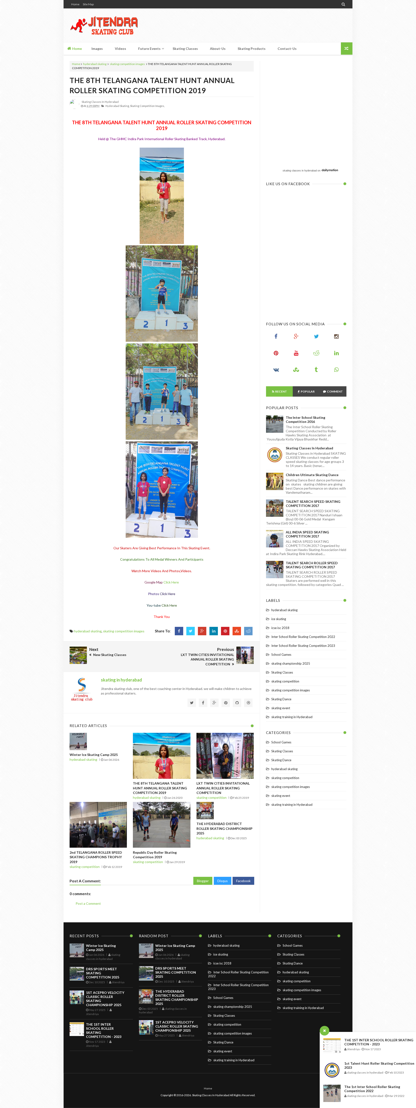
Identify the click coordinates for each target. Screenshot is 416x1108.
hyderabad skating (94, 64)
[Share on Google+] (202, 631)
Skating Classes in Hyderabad (309, 448)
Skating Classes (282, 672)
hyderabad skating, (117, 105)
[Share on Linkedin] (213, 631)
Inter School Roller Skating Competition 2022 (303, 637)
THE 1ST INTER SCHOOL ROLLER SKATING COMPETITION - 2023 (378, 1042)
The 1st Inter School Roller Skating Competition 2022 (372, 1089)
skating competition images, (147, 105)
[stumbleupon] (296, 371)
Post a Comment (88, 903)
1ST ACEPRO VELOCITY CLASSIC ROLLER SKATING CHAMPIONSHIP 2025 (176, 1026)
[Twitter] (316, 337)
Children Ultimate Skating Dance (312, 475)
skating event (280, 708)
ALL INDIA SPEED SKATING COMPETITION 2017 (307, 534)
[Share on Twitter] (190, 631)
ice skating (278, 619)
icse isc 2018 (280, 628)
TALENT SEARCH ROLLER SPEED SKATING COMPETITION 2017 (312, 565)
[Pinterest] (276, 354)
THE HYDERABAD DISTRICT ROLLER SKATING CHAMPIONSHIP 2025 (224, 828)
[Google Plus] (296, 337)
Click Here (171, 582)
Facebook (243, 881)
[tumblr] (316, 371)
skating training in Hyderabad (291, 717)
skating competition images (127, 64)
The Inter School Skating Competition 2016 (305, 419)
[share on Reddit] (248, 631)
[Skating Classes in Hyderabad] (104, 25)
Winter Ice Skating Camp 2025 (94, 755)
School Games (281, 654)
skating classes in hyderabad (300, 170)
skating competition (211, 797)
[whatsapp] (336, 371)
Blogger (203, 881)
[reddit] (316, 354)
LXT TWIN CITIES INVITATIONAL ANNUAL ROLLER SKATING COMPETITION (223, 788)
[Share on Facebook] (179, 631)
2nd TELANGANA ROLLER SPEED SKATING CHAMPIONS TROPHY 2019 (96, 857)
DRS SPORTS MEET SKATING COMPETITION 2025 (175, 972)
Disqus (222, 881)
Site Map (88, 4)
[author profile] (74, 107)
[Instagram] (336, 337)
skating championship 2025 (290, 663)
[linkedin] (336, 354)
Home (75, 4)
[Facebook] (276, 337)
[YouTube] (296, 354)
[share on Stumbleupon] (237, 631)
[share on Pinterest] (225, 631)
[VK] (276, 371)
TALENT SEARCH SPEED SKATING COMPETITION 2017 (313, 503)
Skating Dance (281, 699)
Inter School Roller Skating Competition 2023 (303, 646)
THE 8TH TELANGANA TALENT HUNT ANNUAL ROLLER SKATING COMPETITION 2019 (160, 788)
